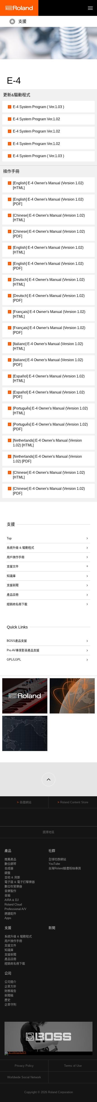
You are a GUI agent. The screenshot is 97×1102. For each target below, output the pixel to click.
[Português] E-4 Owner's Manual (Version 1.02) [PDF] (50, 426)
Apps (8, 918)
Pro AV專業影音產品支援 (23, 650)
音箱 (7, 895)
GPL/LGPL (14, 659)
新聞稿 (9, 995)
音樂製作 (10, 891)
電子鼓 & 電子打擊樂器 (20, 882)
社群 (51, 851)
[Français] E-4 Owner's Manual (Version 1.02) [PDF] (49, 330)
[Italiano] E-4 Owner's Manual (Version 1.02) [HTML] (48, 346)
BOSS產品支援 (17, 640)
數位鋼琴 (10, 863)
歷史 (7, 1000)
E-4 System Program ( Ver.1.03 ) (38, 107)
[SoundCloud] (57, 819)
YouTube (54, 863)
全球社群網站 (57, 859)
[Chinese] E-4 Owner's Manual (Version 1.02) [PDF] (49, 234)
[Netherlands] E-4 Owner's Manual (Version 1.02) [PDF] (47, 459)
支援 (22, 21)
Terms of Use (73, 1065)
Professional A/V (15, 909)
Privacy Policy (24, 1065)
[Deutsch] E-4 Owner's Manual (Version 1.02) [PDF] (49, 298)
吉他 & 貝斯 (12, 877)
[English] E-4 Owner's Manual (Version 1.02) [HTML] (48, 185)
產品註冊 (12, 594)
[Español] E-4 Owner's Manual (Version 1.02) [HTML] (49, 378)
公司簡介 (10, 982)
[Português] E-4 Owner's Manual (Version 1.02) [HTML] (50, 410)
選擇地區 (48, 832)
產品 (8, 851)
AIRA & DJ (12, 900)
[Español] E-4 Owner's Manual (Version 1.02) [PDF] (49, 394)
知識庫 (11, 576)
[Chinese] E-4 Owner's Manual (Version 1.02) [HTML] (49, 217)
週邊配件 (10, 913)
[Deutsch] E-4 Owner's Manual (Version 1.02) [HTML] (49, 282)
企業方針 (10, 986)
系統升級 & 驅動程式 (20, 547)
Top (9, 538)
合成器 (9, 868)
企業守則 (10, 1004)
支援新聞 (12, 585)
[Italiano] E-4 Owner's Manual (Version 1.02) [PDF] (48, 362)
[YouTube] (48, 819)
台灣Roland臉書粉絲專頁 (64, 868)
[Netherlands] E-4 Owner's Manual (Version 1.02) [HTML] (47, 442)
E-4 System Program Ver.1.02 (36, 119)
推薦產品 (10, 859)
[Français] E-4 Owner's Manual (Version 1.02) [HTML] (49, 314)
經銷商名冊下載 (17, 604)
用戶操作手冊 (15, 557)
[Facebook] (40, 819)
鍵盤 (7, 872)
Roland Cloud (13, 904)
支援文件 (10, 945)
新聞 (51, 928)
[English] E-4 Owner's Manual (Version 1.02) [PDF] (48, 201)
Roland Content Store (74, 802)
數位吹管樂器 (13, 886)
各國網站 (25, 802)
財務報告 (10, 991)
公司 (8, 973)
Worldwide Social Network (24, 1077)
